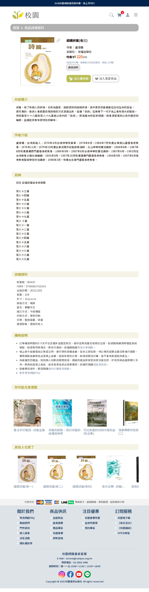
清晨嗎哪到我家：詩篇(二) (132, 432)
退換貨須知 (99, 364)
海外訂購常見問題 (58, 368)
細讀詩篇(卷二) (53, 486)
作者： (71, 47)
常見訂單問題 (85, 347)
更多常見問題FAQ (29, 373)
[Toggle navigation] (136, 15)
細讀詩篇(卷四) (82, 486)
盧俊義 (79, 47)
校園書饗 (58, 533)
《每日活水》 (125, 523)
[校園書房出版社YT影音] (78, 575)
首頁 (16, 27)
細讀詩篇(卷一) (23, 486)
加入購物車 (80, 78)
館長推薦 (58, 523)
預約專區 (90, 528)
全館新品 (58, 518)
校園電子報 (124, 518)
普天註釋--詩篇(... (113, 486)
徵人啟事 (25, 533)
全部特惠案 (91, 523)
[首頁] (25, 14)
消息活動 (25, 538)
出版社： (72, 52)
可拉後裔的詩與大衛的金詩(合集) (99, 432)
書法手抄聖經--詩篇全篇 (29, 430)
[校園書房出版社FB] (70, 575)
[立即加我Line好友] (87, 575)
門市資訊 (25, 528)
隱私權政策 (26, 543)
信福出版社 (85, 52)
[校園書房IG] (61, 575)
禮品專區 (58, 528)
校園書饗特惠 (92, 518)
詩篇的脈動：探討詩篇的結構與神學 (64, 432)
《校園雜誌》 (125, 528)
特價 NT (71, 57)
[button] (111, 15)
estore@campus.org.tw (79, 558)
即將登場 (58, 538)
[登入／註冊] (128, 14)
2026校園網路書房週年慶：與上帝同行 (74, 3)
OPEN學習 (124, 533)
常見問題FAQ (27, 518)
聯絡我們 (25, 523)
